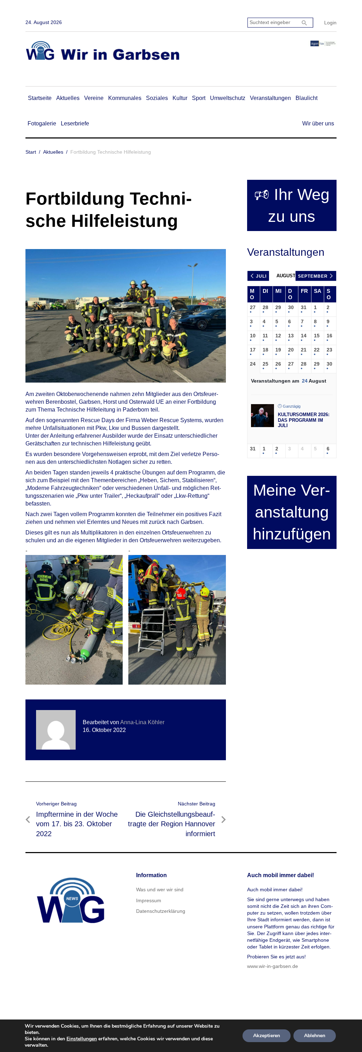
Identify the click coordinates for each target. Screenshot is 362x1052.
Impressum (148, 900)
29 (278, 307)
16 (329, 335)
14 (303, 335)
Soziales (157, 98)
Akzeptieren (266, 1035)
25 (265, 364)
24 (253, 364)
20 (291, 350)
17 (253, 350)
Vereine (94, 98)
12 (278, 335)
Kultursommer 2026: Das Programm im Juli (303, 420)
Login (330, 22)
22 (317, 350)
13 (291, 335)
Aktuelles (68, 98)
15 (317, 335)
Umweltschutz (227, 98)
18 (265, 350)
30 (291, 307)
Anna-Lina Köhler (142, 722)
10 (253, 335)
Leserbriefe (75, 123)
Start (30, 152)
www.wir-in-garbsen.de (272, 966)
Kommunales (124, 98)
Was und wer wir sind (159, 889)
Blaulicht (306, 98)
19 (278, 350)
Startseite (40, 98)
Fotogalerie (42, 123)
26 (278, 364)
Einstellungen (81, 1039)
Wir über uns (318, 123)
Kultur (180, 98)
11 (265, 335)
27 (253, 307)
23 (329, 350)
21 (303, 350)
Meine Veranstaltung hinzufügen (292, 512)
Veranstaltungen (270, 98)
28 (265, 307)
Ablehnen (314, 1035)
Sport (198, 98)
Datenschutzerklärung (160, 911)
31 (303, 307)
